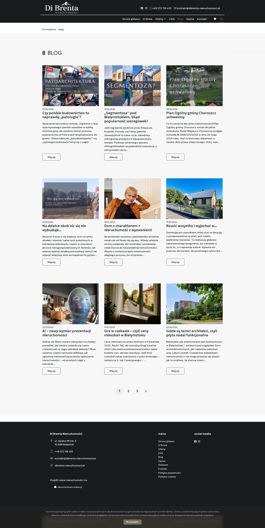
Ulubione (163, 464)
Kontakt (202, 18)
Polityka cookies (167, 476)
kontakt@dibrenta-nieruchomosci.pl (75, 458)
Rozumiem (132, 521)
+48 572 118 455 (64, 451)
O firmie (147, 18)
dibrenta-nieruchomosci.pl (70, 465)
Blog (180, 18)
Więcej (51, 157)
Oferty (159, 18)
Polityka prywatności (169, 472)
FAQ (172, 18)
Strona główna (131, 18)
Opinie (190, 18)
